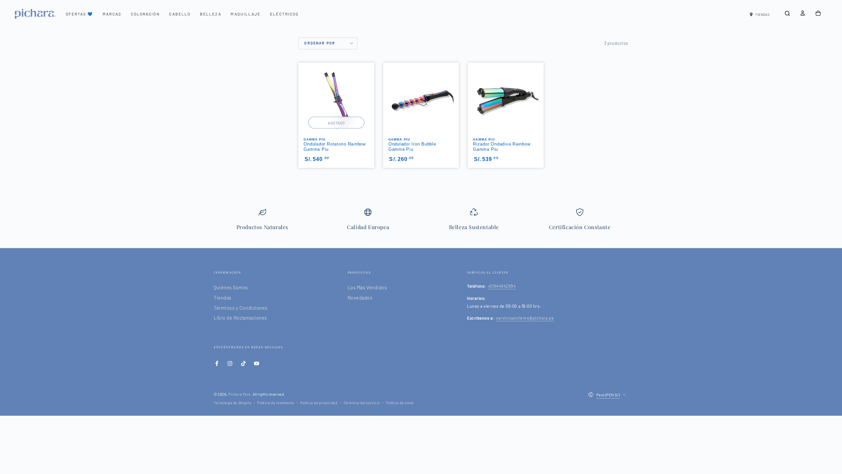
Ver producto (421, 134)
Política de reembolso (275, 403)
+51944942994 (502, 286)
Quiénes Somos (231, 287)
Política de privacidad (319, 403)
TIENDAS (762, 14)
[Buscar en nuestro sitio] (787, 13)
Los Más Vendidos (367, 287)
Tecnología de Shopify (232, 403)
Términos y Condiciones (240, 308)
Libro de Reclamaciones (240, 318)
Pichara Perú (239, 394)
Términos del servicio (361, 403)
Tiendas (223, 298)
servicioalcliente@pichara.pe (525, 318)
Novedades (360, 298)
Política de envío (400, 403)
